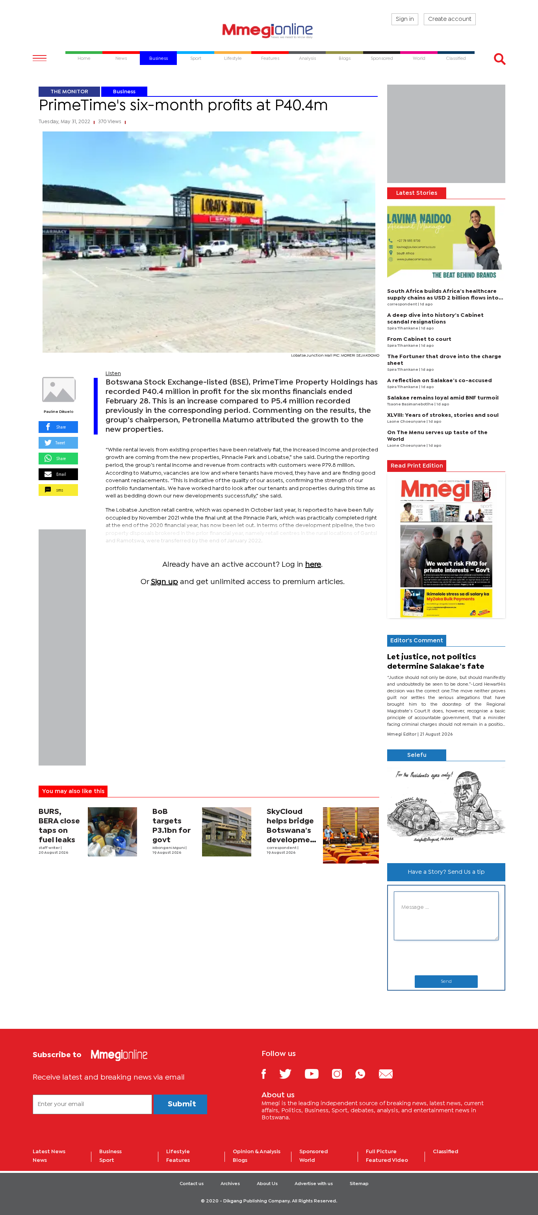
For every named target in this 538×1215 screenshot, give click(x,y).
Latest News (49, 1151)
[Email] (391, 1073)
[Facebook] (270, 1073)
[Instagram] (343, 1073)
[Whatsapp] (366, 1073)
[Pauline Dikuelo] (58, 389)
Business (124, 91)
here (313, 564)
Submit (182, 1104)
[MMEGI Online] (269, 30)
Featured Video (387, 1160)
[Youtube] (317, 1073)
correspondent (282, 848)
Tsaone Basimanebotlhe (410, 404)
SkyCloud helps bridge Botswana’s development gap (293, 830)
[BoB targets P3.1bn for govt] (226, 831)
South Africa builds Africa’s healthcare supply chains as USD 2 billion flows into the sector (443, 298)
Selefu (417, 755)
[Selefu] (446, 809)
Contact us (192, 1184)
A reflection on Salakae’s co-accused (439, 380)
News (40, 1160)
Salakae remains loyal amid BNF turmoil (443, 398)
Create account (449, 19)
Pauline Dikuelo (58, 412)
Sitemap (359, 1184)
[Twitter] (291, 1073)
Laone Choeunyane (407, 421)
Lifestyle (178, 1151)
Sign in (405, 19)
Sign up (164, 582)
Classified (445, 1151)
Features (178, 1160)
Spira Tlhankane (403, 328)
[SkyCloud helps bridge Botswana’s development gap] (351, 835)
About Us (267, 1184)
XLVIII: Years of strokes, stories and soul (443, 415)
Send (446, 982)
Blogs (240, 1160)
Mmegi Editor (402, 734)
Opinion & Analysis (256, 1151)
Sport (106, 1160)
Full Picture (381, 1151)
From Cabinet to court (419, 339)
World (307, 1160)
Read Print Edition (417, 466)
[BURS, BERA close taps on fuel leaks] (112, 831)
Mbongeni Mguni (169, 848)
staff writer (50, 848)
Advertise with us (314, 1184)
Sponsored (313, 1151)
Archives (230, 1184)
